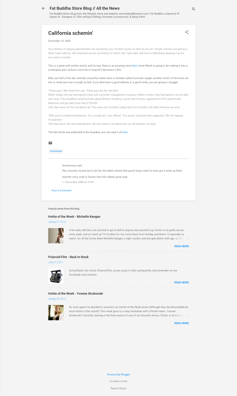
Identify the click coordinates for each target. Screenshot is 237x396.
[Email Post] (50, 144)
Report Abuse (118, 388)
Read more (181, 246)
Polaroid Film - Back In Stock (68, 257)
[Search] (194, 9)
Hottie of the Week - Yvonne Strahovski (75, 293)
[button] (187, 32)
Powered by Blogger (118, 374)
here (134, 65)
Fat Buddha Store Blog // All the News (85, 8)
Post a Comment (61, 190)
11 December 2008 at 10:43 (78, 182)
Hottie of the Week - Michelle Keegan (74, 216)
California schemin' (70, 33)
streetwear (56, 151)
